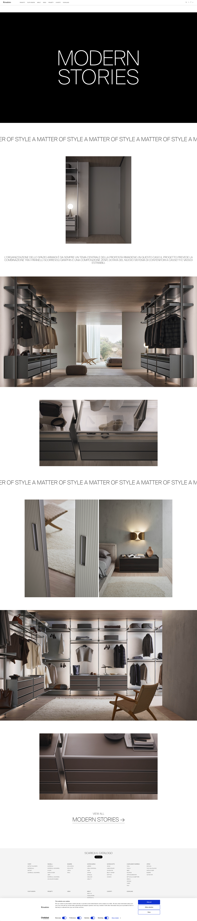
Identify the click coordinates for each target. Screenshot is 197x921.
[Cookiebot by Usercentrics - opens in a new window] (45, 918)
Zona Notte (70, 868)
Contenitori (110, 870)
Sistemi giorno (91, 864)
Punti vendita (31, 891)
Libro (49, 874)
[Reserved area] (188, 2)
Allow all (149, 902)
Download (98, 857)
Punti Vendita (31, 2)
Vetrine (89, 872)
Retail (68, 872)
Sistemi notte (111, 864)
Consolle (89, 874)
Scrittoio (109, 874)
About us (89, 893)
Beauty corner (110, 872)
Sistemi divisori (51, 872)
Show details (115, 918)
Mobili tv (89, 879)
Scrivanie (149, 866)
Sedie (128, 870)
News (44, 2)
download (66, 2)
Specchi (129, 879)
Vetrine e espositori (132, 874)
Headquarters (90, 895)
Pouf (128, 885)
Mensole (129, 881)
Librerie (89, 866)
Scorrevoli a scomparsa (34, 872)
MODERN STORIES (98, 819)
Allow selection (149, 907)
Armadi (108, 866)
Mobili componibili (91, 868)
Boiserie (69, 864)
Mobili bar (89, 877)
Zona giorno (70, 866)
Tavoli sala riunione (151, 868)
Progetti (50, 2)
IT (191, 2)
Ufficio (69, 870)
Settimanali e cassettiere (133, 877)
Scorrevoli (50, 866)
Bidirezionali (31, 868)
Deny (149, 912)
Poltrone (129, 872)
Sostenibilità (90, 897)
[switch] (79, 918)
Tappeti (128, 883)
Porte (29, 864)
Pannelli (50, 864)
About (39, 2)
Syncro (49, 870)
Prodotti (22, 2)
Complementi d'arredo (133, 864)
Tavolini (129, 868)
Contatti (58, 2)
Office (148, 864)
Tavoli (128, 866)
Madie (88, 870)
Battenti (30, 870)
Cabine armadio (110, 868)
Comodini (109, 877)
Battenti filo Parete (32, 866)
